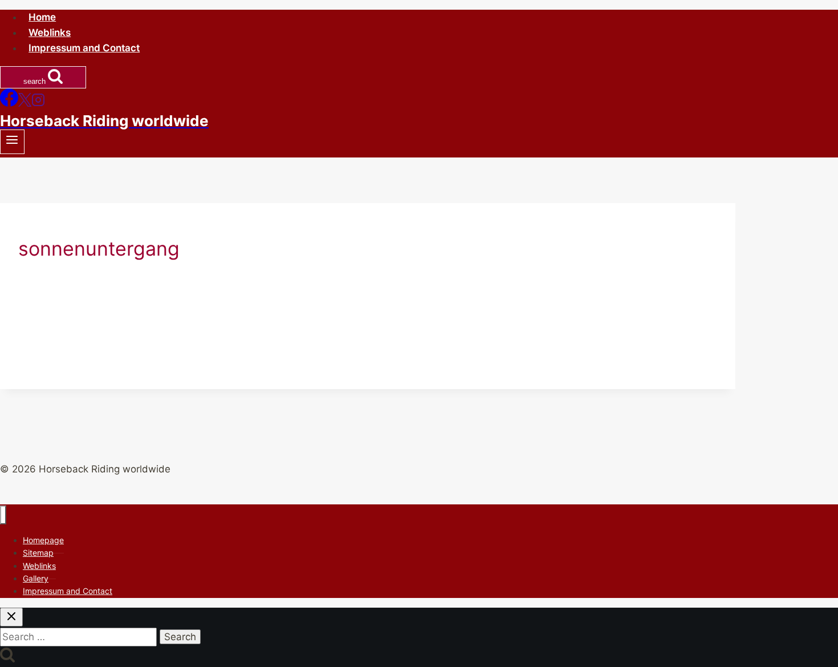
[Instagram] (38, 103)
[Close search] (11, 617)
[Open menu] (12, 142)
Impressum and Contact (84, 48)
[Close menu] (3, 515)
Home (42, 17)
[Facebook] (9, 103)
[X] (24, 103)
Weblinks (50, 32)
